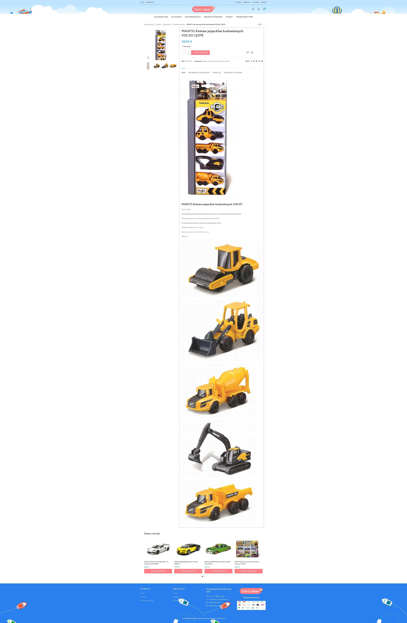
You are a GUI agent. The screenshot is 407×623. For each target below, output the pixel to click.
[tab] (183, 71)
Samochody (167, 24)
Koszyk (175, 593)
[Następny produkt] (262, 24)
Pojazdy (158, 24)
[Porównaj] (252, 52)
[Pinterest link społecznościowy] (256, 61)
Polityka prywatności (179, 600)
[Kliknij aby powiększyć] (148, 57)
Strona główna (149, 24)
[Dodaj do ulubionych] (248, 52)
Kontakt (143, 597)
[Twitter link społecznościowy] (254, 61)
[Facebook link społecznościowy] (251, 61)
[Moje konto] (258, 9)
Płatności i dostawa (146, 600)
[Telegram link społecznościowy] (262, 61)
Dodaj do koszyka (200, 52)
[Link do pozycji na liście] (220, 602)
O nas (142, 593)
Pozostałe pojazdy (179, 24)
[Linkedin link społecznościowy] (259, 61)
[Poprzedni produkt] (257, 24)
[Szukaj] (253, 9)
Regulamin (176, 597)
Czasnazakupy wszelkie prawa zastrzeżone (206, 618)
